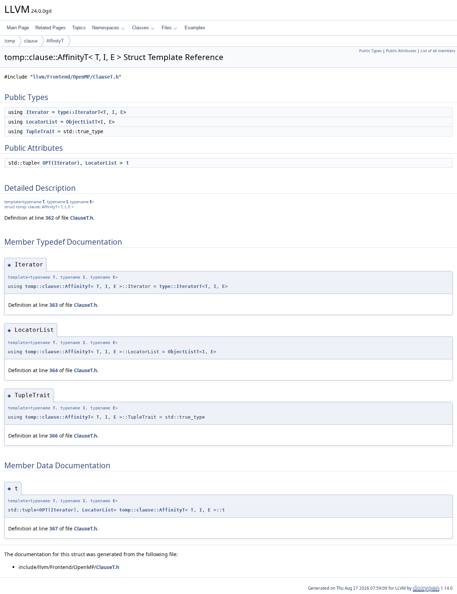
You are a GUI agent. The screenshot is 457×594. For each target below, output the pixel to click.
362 (49, 217)
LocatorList (41, 122)
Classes (140, 27)
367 (53, 528)
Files (167, 27)
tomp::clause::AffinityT (58, 286)
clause (30, 41)
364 (53, 370)
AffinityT (55, 41)
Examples (195, 27)
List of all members (438, 50)
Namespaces (105, 27)
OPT (46, 163)
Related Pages (50, 27)
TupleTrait (40, 131)
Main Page (18, 27)
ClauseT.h (81, 217)
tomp (10, 41)
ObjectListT (81, 122)
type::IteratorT (78, 112)
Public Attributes (401, 50)
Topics (79, 27)
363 (53, 304)
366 (53, 435)
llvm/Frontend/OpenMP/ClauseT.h (76, 77)
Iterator (37, 112)
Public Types (370, 50)
